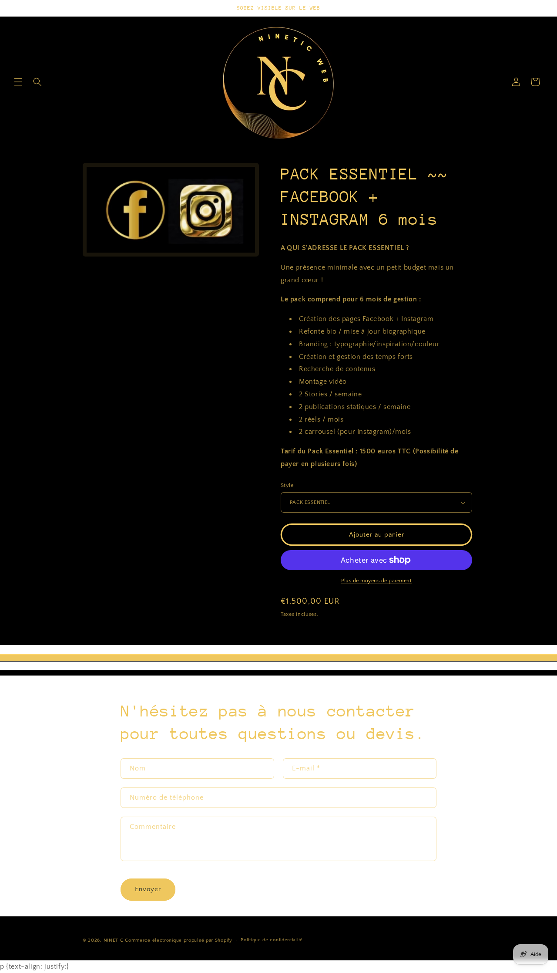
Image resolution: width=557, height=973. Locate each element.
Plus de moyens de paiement (376, 581)
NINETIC (114, 940)
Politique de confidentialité (272, 940)
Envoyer (148, 889)
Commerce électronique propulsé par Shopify (178, 940)
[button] (18, 81)
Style (287, 485)
